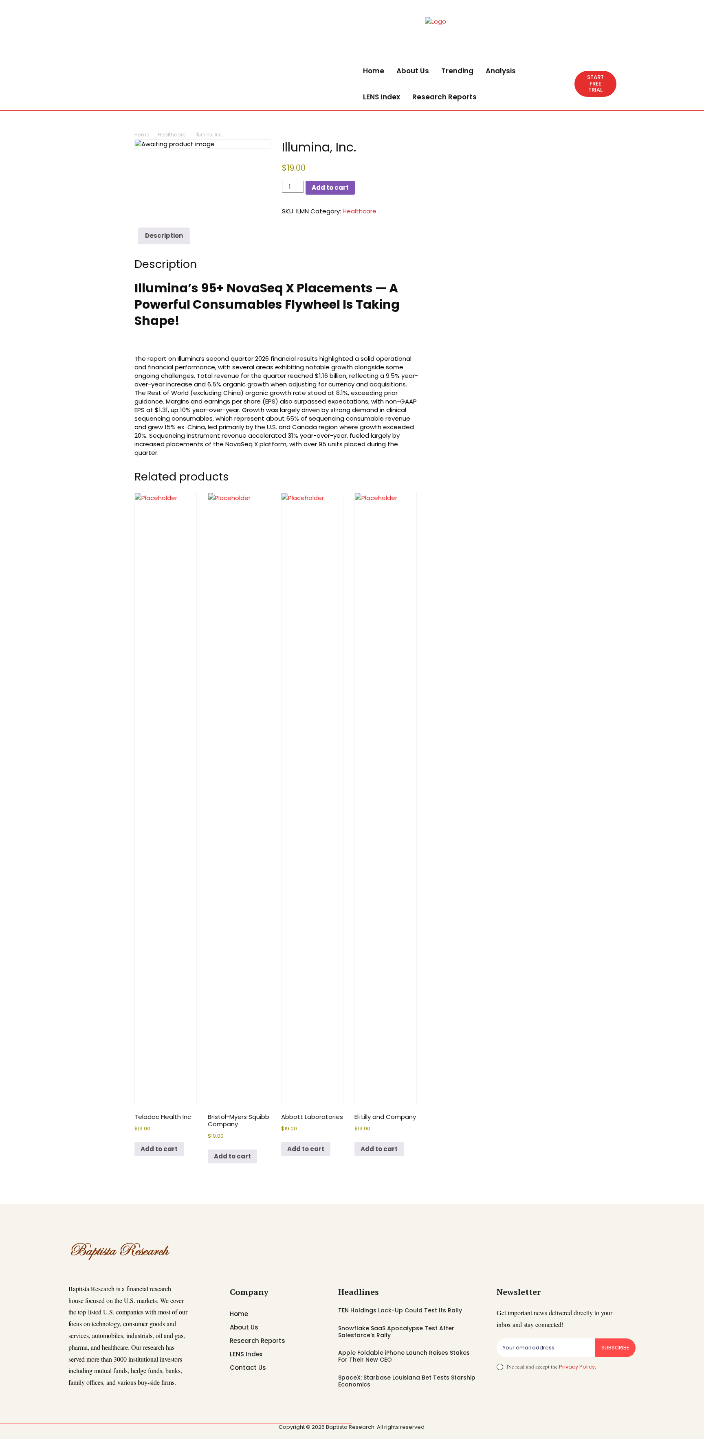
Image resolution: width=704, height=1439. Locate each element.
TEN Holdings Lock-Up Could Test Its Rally (400, 1310)
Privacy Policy (577, 1367)
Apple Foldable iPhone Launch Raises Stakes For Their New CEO (404, 1356)
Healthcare (171, 134)
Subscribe (615, 1347)
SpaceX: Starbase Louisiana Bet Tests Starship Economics (406, 1381)
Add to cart (330, 187)
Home (141, 134)
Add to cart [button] (159, 1149)
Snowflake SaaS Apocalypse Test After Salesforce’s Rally (396, 1331)
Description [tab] (164, 235)
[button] (564, 84)
